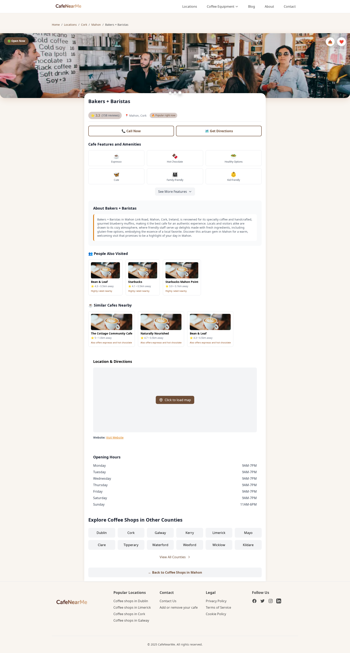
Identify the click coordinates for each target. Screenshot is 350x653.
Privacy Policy (216, 601)
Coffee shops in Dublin (130, 601)
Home (56, 25)
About (269, 6)
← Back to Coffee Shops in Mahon (175, 572)
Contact (290, 6)
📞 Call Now (131, 131)
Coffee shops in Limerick (132, 607)
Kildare (248, 545)
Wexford (189, 545)
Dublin (102, 532)
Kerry (190, 532)
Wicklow (218, 545)
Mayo (248, 532)
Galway (160, 532)
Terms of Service (218, 607)
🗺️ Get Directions (219, 131)
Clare (102, 545)
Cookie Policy (216, 614)
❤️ (341, 41)
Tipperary (131, 545)
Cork (84, 25)
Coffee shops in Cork (129, 614)
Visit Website (115, 437)
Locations (189, 6)
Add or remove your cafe (179, 607)
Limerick (218, 532)
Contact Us (168, 601)
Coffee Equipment (220, 6)
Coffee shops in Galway (131, 620)
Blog (251, 6)
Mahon (96, 25)
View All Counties (173, 557)
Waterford (160, 545)
